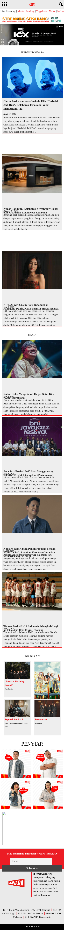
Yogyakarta (41, 11)
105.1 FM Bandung (40, 910)
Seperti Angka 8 (14, 719)
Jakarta (20, 11)
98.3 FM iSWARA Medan (30, 913)
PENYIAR (32, 744)
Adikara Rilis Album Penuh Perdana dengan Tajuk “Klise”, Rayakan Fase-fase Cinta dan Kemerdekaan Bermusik (29, 552)
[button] (60, 4)
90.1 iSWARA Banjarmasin (38, 917)
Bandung (30, 11)
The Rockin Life (32, 926)
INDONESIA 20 (32, 656)
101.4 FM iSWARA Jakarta (16, 910)
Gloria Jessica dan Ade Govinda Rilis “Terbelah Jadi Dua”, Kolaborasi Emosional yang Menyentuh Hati (31, 105)
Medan (52, 11)
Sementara (40, 719)
